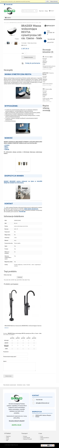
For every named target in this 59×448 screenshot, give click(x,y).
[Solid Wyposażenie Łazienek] (9, 10)
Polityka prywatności (44, 437)
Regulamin (8, 436)
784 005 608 (8, 4)
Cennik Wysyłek (26, 437)
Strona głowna (7, 22)
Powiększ (17, 38)
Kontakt (28, 384)
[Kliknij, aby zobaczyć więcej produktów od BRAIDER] (49, 25)
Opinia (4, 361)
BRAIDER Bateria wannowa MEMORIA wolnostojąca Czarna (23, 325)
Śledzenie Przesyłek (27, 439)
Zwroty (7, 437)
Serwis (7, 439)
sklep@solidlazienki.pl (42, 403)
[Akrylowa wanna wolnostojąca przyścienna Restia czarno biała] (16, 43)
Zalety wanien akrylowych (31, 208)
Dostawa (25, 436)
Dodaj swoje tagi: (8, 274)
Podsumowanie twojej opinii (9, 356)
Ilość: (23, 53)
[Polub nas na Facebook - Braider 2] (12, 43)
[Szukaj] (36, 11)
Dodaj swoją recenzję (32, 43)
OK (47, 1)
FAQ (7, 440)
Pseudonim (5, 351)
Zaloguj (46, 10)
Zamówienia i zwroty (21, 384)
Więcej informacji (53, 1)
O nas (41, 436)
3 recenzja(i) (23, 43)
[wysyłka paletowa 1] (8, 43)
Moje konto (41, 10)
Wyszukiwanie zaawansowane (9, 384)
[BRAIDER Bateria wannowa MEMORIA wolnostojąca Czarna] (23, 305)
